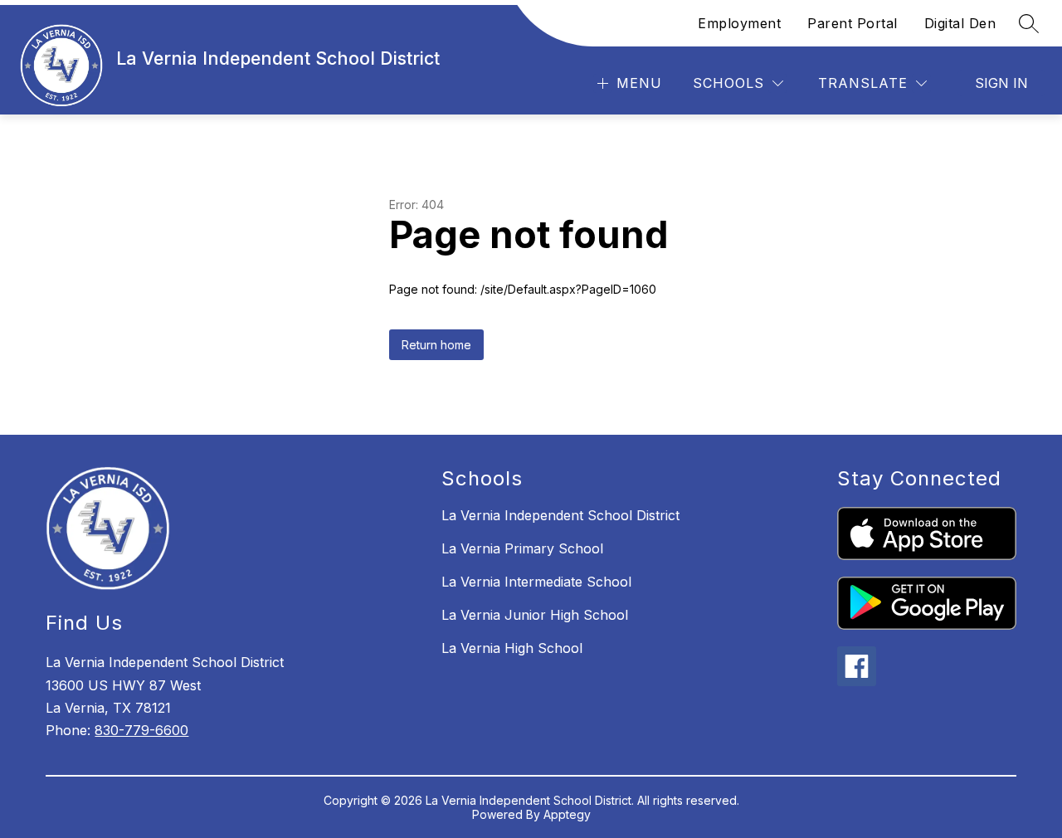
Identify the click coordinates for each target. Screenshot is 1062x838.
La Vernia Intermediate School (536, 581)
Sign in (1001, 83)
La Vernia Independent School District (560, 515)
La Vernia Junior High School (534, 615)
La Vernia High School (511, 648)
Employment (739, 23)
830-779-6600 (141, 730)
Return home (436, 345)
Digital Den (960, 23)
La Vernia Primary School (522, 548)
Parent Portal (852, 23)
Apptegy (567, 814)
